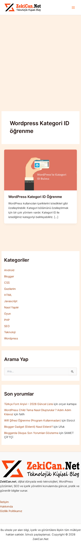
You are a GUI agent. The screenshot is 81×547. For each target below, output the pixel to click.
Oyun (7, 313)
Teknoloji (9, 332)
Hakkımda (6, 506)
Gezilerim (10, 289)
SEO (7, 326)
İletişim (4, 502)
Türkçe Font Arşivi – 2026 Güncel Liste (28, 404)
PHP (7, 320)
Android (9, 270)
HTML (8, 295)
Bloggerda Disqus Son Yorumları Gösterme (31, 433)
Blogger (9, 276)
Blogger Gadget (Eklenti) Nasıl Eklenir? (28, 426)
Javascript (10, 301)
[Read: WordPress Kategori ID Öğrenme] (40, 169)
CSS (7, 282)
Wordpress (11, 338)
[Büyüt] (76, 465)
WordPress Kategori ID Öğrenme (35, 197)
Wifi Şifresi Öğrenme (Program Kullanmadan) (32, 420)
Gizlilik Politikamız (11, 511)
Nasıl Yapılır (11, 307)
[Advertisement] (40, 57)
